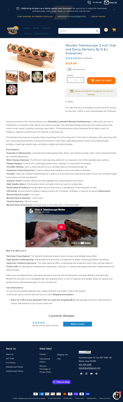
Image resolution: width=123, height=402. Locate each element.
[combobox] (79, 31)
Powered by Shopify (39, 398)
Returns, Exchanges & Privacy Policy (45, 369)
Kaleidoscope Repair (14, 367)
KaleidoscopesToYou (25, 398)
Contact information (54, 398)
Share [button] (70, 102)
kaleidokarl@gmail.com (89, 368)
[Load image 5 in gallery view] (12, 89)
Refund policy (67, 398)
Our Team (10, 358)
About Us (10, 354)
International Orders (45, 360)
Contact (43, 354)
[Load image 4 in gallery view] (50, 76)
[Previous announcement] (8, 9)
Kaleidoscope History (14, 371)
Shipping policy (92, 398)
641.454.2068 (85, 365)
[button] (28, 33)
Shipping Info (62, 355)
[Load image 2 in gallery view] (24, 76)
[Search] (97, 30)
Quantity (70, 75)
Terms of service (104, 398)
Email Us (113, 2)
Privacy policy (79, 398)
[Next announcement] (114, 9)
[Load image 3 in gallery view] (37, 76)
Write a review (77, 324)
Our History (10, 363)
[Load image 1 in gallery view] (12, 76)
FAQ (59, 359)
